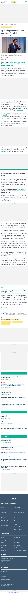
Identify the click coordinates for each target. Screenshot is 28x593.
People (2, 425)
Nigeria (2, 379)
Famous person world (18, 321)
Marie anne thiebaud (6, 321)
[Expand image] (27, 39)
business (3, 151)
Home (2, 24)
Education (3, 401)
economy (20, 110)
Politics (2, 387)
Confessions (3, 394)
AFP (13, 35)
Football (2, 442)
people (5, 115)
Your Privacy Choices (15, 592)
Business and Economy (10, 24)
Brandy (16, 319)
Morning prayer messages (7, 319)
